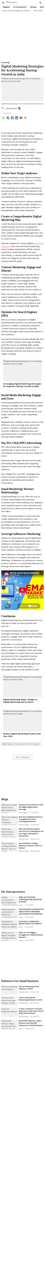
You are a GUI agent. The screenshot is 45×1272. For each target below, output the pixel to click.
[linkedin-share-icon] (16, 119)
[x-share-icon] (8, 119)
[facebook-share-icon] (12, 119)
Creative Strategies (34, 744)
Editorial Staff (11, 108)
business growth (20, 744)
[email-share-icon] (21, 119)
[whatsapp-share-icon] (3, 119)
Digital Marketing (7, 744)
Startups (33, 7)
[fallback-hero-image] (9, 808)
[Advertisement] (22, 35)
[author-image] (3, 108)
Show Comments (22, 757)
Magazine (6, 7)
